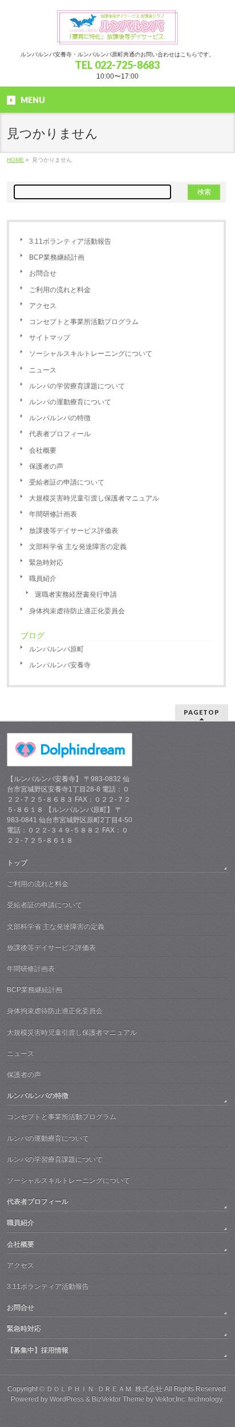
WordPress (67, 1399)
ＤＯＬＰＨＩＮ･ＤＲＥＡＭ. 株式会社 (104, 1389)
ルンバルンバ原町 (56, 649)
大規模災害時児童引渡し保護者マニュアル (94, 498)
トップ (17, 863)
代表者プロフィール (60, 434)
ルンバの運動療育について (70, 402)
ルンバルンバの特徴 (60, 418)
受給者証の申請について (66, 482)
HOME (15, 160)
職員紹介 (42, 579)
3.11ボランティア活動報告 (70, 241)
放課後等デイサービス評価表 (73, 531)
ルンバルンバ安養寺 (60, 665)
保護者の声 (46, 466)
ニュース (42, 370)
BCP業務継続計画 (56, 257)
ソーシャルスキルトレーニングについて (90, 354)
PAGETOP (202, 712)
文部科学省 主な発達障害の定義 (78, 547)
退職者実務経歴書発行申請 (76, 594)
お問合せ (42, 273)
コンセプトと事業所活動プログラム (84, 322)
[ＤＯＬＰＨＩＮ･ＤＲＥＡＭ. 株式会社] (117, 31)
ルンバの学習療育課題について (77, 386)
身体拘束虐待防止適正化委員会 (77, 611)
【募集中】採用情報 (37, 1350)
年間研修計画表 (53, 514)
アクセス (42, 306)
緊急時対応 (46, 563)
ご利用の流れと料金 (60, 290)
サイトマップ (49, 338)
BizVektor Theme (118, 1399)
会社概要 (42, 450)
